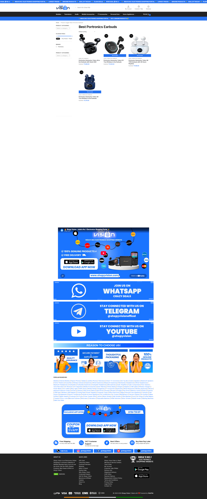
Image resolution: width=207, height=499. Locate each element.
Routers (113, 390)
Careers (81, 480)
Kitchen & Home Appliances (90, 394)
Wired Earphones (98, 383)
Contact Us (107, 486)
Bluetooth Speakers (147, 381)
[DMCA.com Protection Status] (65, 474)
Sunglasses (101, 388)
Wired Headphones (141, 383)
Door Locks (64, 398)
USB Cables (134, 386)
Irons (133, 396)
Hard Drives (100, 390)
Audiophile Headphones (99, 385)
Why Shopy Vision (84, 472)
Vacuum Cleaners (134, 394)
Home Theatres (59, 383)
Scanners (150, 390)
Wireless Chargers (144, 386)
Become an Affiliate (85, 478)
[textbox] (63, 28)
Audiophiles (72, 385)
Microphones (112, 385)
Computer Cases (102, 392)
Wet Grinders (117, 396)
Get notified (115, 67)
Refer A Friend (83, 468)
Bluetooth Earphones (110, 383)
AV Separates (78, 386)
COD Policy (107, 474)
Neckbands (122, 383)
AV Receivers (69, 386)
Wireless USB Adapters (69, 392)
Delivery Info (108, 470)
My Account (128, 8)
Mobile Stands (92, 388)
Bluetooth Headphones (61, 385)
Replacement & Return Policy (113, 478)
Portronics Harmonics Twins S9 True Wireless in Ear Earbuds (88, 97)
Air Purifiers (144, 394)
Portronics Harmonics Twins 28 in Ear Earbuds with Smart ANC (89, 61)
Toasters (57, 398)
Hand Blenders (126, 396)
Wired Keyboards (129, 388)
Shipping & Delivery (110, 472)
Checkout (148, 8)
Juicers (99, 396)
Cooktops (73, 396)
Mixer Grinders (107, 396)
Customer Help (139, 8)
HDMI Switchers (116, 398)
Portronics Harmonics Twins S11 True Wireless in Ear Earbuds (114, 61)
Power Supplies (91, 392)
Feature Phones (75, 381)
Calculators (92, 398)
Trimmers (145, 392)
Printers (143, 390)
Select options (90, 67)
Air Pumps (140, 396)
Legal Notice (108, 484)
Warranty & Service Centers (112, 462)
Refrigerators (124, 394)
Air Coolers (115, 394)
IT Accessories (110, 388)
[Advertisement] (64, 88)
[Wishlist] (99, 37)
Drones (73, 390)
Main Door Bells (59, 400)
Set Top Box (124, 381)
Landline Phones (92, 381)
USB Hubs (57, 392)
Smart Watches (101, 386)
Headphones (130, 383)
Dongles (119, 390)
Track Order (108, 464)
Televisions (101, 381)
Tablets (83, 381)
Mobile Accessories (90, 386)
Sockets (107, 390)
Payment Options (109, 476)
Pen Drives (126, 390)
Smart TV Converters (113, 381)
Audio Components (134, 385)
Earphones (88, 383)
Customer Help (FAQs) (111, 468)
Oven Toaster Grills (90, 396)
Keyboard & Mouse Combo (62, 390)
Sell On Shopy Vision (85, 476)
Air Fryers (80, 396)
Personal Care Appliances (133, 392)
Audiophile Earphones (84, 385)
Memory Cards (135, 390)
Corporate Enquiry (84, 474)
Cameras (79, 390)
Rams (93, 390)
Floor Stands (145, 385)
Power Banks (57, 388)
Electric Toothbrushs (74, 394)
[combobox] (63, 28)
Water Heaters (64, 396)
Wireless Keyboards (141, 388)
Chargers (120, 386)
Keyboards (119, 388)
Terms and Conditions (111, 480)
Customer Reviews (84, 464)
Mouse (151, 388)
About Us (82, 482)
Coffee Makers (148, 396)
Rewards (81, 466)
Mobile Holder (136, 398)
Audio (105, 58)
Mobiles (56, 381)
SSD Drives (87, 390)
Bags (122, 392)
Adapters (126, 386)
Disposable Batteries (103, 398)
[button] (147, 14)
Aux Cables (66, 388)
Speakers (137, 381)
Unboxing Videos (84, 462)
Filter (58, 38)
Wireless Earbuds (83, 58)
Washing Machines (147, 398)
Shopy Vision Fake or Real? (112, 460)
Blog (80, 484)
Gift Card (82, 460)
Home (57, 22)
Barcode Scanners (74, 398)
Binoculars (84, 398)
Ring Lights (74, 388)
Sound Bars (68, 383)
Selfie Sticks (83, 388)
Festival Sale (83, 470)
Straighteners (63, 394)
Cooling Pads (81, 392)
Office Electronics (114, 392)
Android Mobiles (65, 381)
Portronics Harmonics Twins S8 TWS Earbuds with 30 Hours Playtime (138, 62)
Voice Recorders (59, 386)
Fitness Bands (111, 386)
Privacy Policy (108, 482)
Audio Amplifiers (122, 385)
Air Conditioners (105, 394)
